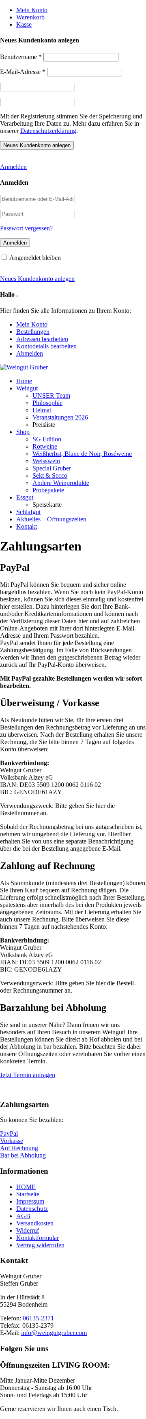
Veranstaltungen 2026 (60, 417)
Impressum (30, 1201)
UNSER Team (51, 395)
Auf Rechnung (19, 1148)
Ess (24, 497)
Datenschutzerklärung (48, 130)
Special (51, 468)
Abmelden (29, 353)
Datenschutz (32, 1208)
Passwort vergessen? (26, 228)
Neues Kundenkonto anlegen (37, 278)
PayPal (9, 1133)
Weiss (46, 461)
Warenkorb (30, 17)
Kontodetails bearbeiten (46, 346)
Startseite (27, 1194)
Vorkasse (11, 1140)
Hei (41, 410)
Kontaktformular (37, 1237)
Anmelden (13, 166)
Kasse (24, 24)
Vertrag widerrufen (40, 1245)
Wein (27, 388)
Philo (47, 402)
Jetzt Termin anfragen (27, 1074)
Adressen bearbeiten (42, 338)
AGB (23, 1215)
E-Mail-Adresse (22, 71)
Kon (26, 526)
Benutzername (21, 56)
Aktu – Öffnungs (51, 519)
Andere (60, 482)
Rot (44, 446)
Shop (23, 431)
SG (46, 439)
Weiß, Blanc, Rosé (82, 453)
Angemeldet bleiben (35, 257)
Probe (48, 490)
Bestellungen (32, 331)
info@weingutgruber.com (54, 1332)
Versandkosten (35, 1223)
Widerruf (27, 1230)
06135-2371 (38, 1318)
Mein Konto (31, 9)
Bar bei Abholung (23, 1155)
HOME (26, 1186)
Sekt (49, 475)
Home (24, 380)
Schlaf (28, 511)
